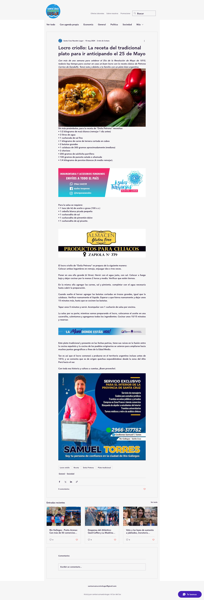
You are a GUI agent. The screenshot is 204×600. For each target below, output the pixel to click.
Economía (88, 24)
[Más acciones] (144, 40)
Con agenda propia (69, 24)
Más (138, 24)
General (102, 24)
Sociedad (127, 24)
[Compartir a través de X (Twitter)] (65, 482)
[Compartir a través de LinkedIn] (71, 482)
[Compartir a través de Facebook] (59, 482)
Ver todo (51, 24)
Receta (76, 468)
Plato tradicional (104, 468)
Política (114, 24)
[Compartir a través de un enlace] (77, 482)
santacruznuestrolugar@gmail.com (102, 586)
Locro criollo (65, 468)
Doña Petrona (88, 468)
